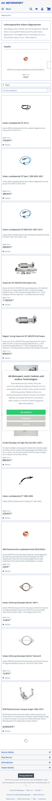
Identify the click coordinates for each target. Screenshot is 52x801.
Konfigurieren (26, 418)
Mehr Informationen (26, 403)
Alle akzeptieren (26, 412)
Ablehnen (26, 424)
